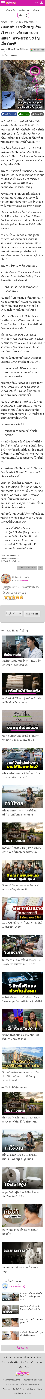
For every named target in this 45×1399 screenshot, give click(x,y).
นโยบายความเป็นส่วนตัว (32, 1380)
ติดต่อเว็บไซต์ (18, 1389)
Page (27, 1367)
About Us (6, 1389)
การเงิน (19, 1367)
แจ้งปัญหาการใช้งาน (34, 1389)
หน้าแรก (4, 22)
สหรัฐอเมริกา (7, 133)
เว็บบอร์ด (10, 10)
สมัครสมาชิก (32, 613)
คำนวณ (40, 1362)
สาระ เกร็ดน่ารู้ (16, 1286)
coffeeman (13, 55)
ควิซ (33, 1362)
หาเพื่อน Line (13, 1362)
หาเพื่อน (37, 1357)
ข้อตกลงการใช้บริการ (11, 1380)
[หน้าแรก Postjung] (11, 2)
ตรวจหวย (18, 1357)
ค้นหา (36, 10)
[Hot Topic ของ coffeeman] (5, 583)
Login (13, 613)
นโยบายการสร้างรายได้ (30, 1384)
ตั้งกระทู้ (23, 15)
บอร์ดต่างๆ (24, 10)
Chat (3, 1362)
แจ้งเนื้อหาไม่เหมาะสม (22, 1394)
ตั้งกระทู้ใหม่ (22, 1348)
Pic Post (24, 1362)
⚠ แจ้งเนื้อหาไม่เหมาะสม (27, 568)
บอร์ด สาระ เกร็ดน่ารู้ (27, 22)
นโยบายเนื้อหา (12, 1384)
